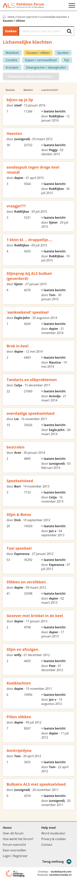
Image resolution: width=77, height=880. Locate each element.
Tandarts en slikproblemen (32, 379)
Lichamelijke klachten (53, 17)
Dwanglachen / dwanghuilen (46, 67)
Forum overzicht (27, 17)
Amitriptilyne (19, 750)
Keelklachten (19, 683)
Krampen (12, 67)
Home (11, 17)
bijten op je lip (20, 99)
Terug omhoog (53, 861)
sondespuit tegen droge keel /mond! (33, 170)
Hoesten (14, 133)
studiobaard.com (61, 871)
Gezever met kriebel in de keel (35, 615)
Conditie (11, 60)
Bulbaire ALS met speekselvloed (36, 784)
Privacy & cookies (53, 839)
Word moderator (53, 833)
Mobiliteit (12, 53)
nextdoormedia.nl (60, 874)
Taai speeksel (19, 548)
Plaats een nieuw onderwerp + (30, 76)
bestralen (15, 447)
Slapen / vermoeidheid (41, 60)
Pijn (66, 60)
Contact (46, 845)
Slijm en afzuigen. (23, 649)
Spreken (63, 53)
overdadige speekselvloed (31, 413)
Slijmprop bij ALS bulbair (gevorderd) (29, 276)
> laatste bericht (53, 111)
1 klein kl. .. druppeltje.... (30, 239)
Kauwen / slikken (38, 53)
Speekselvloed (20, 480)
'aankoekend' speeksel (28, 312)
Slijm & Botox (19, 514)
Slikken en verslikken (26, 581)
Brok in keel (17, 345)
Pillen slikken (19, 716)
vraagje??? (16, 206)
